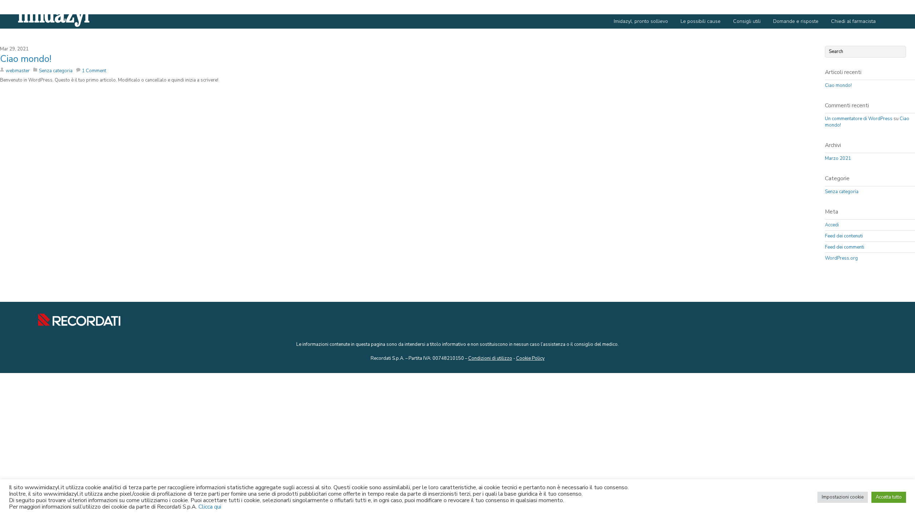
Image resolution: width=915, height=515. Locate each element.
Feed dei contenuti (844, 236)
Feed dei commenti (844, 247)
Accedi (832, 225)
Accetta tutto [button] (889, 497)
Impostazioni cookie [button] (843, 497)
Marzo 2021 (838, 158)
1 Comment (94, 71)
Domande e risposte (795, 21)
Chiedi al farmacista (853, 21)
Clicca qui (209, 507)
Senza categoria (56, 71)
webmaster (18, 71)
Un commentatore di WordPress (858, 119)
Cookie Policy (530, 358)
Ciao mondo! (25, 59)
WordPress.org (841, 258)
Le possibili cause (701, 21)
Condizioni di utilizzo (490, 358)
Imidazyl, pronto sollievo (641, 21)
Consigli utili (747, 21)
